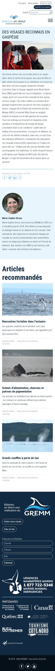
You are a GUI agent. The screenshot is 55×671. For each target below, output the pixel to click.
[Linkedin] (15, 177)
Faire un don (46, 3)
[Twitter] (9, 177)
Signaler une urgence (43, 7)
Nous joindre (33, 3)
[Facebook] (4, 177)
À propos (22, 3)
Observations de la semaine (12, 173)
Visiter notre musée (12, 521)
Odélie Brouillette (8, 341)
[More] (20, 177)
